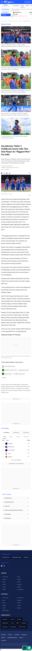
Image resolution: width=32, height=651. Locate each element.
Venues (4, 589)
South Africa (11, 446)
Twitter (19, 388)
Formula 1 (5, 619)
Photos (27, 5)
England (10, 456)
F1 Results (17, 386)
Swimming (13, 626)
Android (3, 392)
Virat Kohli (7, 506)
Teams (4, 586)
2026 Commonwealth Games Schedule (14, 510)
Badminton (5, 623)
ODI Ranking (16, 432)
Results (19, 579)
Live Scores (5, 576)
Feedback (17, 634)
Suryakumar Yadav (23, 370)
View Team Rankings (16, 460)
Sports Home (4, 21)
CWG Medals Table (9, 502)
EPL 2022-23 (20, 597)
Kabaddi (24, 623)
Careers (21, 637)
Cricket (4, 377)
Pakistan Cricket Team (11, 370)
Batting (11, 436)
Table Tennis (22, 626)
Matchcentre (5, 610)
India (9, 453)
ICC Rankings (8, 514)
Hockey (19, 619)
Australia (10, 443)
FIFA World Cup (8, 498)
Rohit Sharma (8, 518)
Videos (4, 584)
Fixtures (4, 579)
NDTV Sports (24, 386)
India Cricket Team (10, 366)
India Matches (5, 12)
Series (18, 576)
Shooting (4, 626)
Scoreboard (16, 5)
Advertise (3, 634)
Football (14, 384)
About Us (10, 634)
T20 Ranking (26, 432)
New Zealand (11, 450)
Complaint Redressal (12, 637)
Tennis (12, 619)
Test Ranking (6, 432)
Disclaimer (24, 634)
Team (4, 436)
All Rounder (26, 436)
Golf (12, 623)
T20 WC (5, 6)
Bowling (18, 436)
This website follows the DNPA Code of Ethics (12, 643)
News (22, 5)
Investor (3, 637)
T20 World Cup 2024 (12, 21)
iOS (7, 392)
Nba (18, 623)
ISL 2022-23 (5, 597)
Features (19, 584)
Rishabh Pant (8, 374)
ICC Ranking (20, 589)
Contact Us (3, 640)
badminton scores (10, 386)
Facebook (6, 388)
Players (19, 586)
